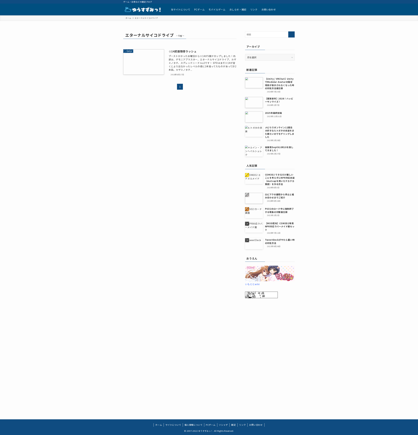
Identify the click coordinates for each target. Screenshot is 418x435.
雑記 (233, 424)
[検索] (292, 2)
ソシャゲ (223, 424)
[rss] (284, 2)
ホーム (158, 424)
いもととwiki (252, 284)
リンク (242, 424)
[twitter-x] (271, 2)
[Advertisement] (269, 354)
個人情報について (193, 424)
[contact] (288, 2)
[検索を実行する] (291, 34)
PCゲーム (211, 424)
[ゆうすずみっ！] (142, 9)
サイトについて (173, 424)
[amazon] (280, 2)
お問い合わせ (256, 424)
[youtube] (275, 2)
